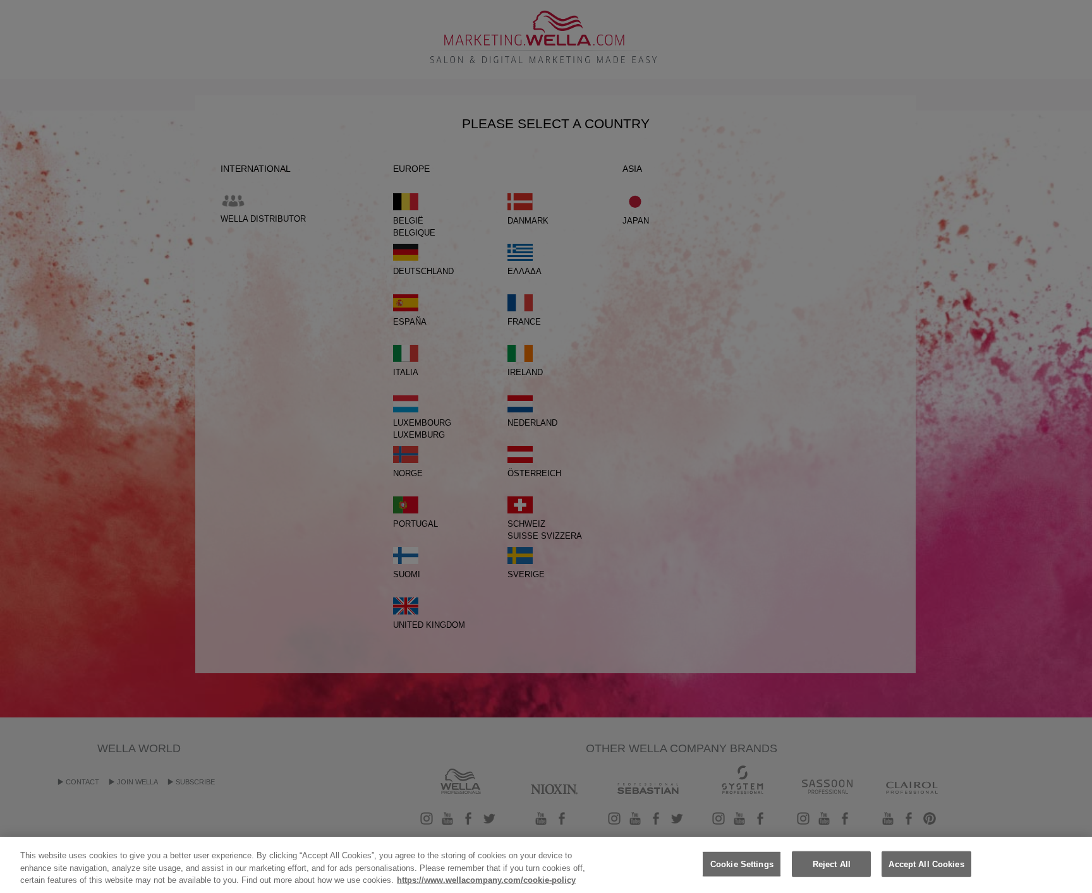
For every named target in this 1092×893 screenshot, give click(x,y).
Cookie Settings (742, 863)
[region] (546, 865)
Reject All (832, 863)
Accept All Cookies (926, 863)
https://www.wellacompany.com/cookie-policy (486, 880)
